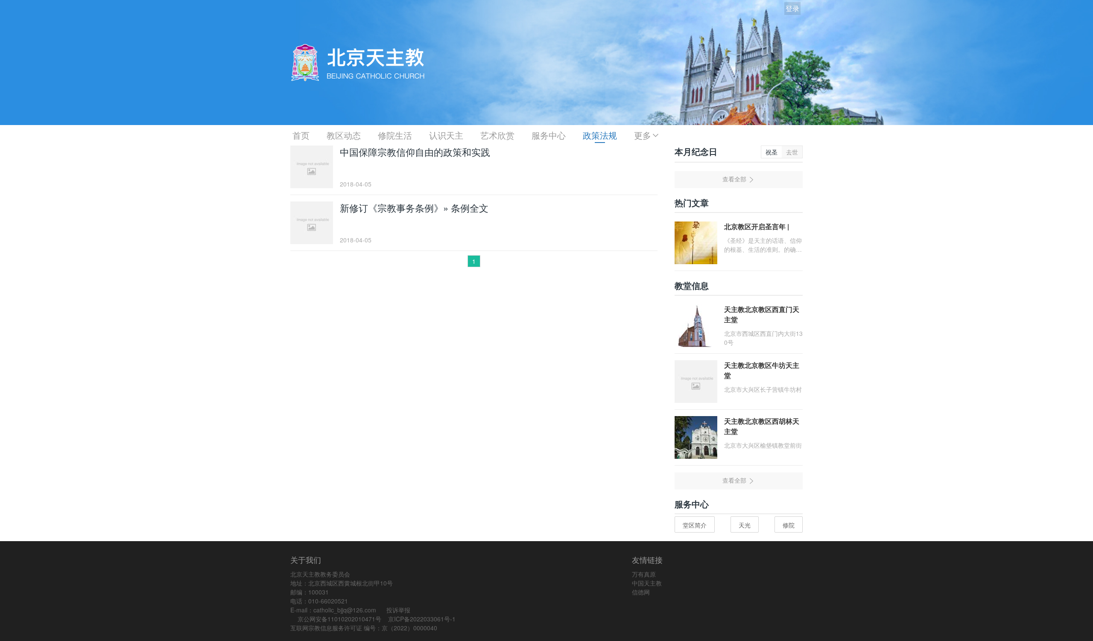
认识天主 (446, 135)
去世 (792, 152)
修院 (789, 525)
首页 (301, 135)
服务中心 (549, 135)
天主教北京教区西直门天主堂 (761, 314)
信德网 (641, 592)
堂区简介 (695, 525)
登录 (792, 8)
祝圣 (771, 152)
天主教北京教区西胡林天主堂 (761, 426)
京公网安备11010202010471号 (339, 619)
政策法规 (600, 135)
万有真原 (644, 574)
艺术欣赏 (497, 135)
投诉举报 (398, 610)
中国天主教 (647, 583)
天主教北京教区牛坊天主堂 (761, 370)
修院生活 (395, 135)
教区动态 (344, 135)
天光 (745, 525)
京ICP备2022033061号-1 (422, 619)
